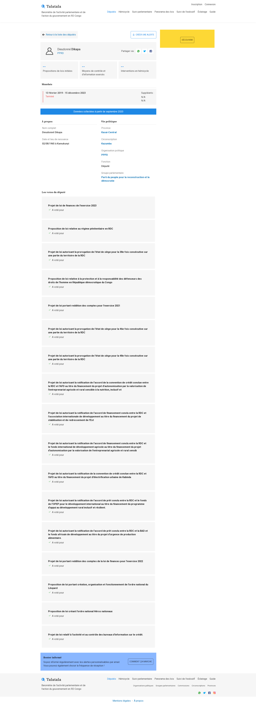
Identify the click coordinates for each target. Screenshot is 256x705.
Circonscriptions (198, 686)
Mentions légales (122, 700)
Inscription (196, 4)
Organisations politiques (143, 686)
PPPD (104, 154)
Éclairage (202, 11)
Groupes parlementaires (165, 686)
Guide (213, 11)
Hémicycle (124, 11)
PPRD (60, 53)
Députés (111, 11)
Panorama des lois (164, 11)
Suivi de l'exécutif (186, 11)
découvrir (187, 40)
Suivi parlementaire (142, 11)
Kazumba (106, 143)
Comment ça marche (140, 661)
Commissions (183, 686)
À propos (138, 700)
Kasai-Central (109, 132)
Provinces (212, 686)
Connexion (210, 4)
